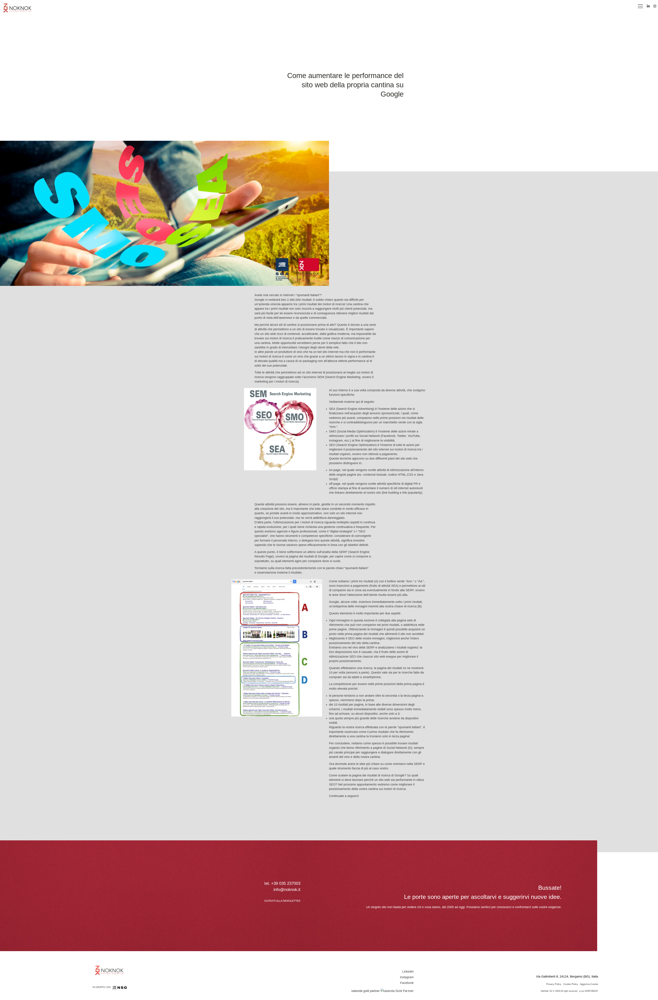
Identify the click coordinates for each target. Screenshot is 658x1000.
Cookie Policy (570, 984)
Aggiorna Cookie (589, 984)
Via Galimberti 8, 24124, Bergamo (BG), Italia (567, 976)
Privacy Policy (553, 984)
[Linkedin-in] (648, 6)
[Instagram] (654, 6)
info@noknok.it (286, 889)
